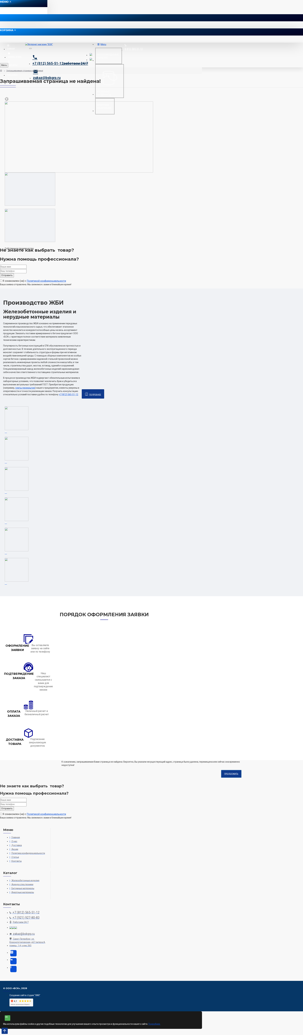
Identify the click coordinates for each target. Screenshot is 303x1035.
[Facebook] (13, 969)
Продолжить (231, 774)
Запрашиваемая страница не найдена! (24, 70)
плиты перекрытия (25, 388)
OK (6, 1017)
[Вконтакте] (13, 961)
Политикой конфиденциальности (46, 280)
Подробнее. (154, 1024)
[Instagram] (13, 953)
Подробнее (95, 394)
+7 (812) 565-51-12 (68, 394)
